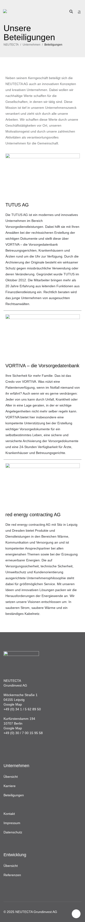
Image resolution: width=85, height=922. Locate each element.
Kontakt (9, 814)
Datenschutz (13, 832)
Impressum (12, 823)
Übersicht (11, 777)
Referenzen (12, 875)
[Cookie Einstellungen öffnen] (8, 916)
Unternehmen (31, 44)
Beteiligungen (14, 795)
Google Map (13, 704)
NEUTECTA (11, 44)
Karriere (10, 786)
